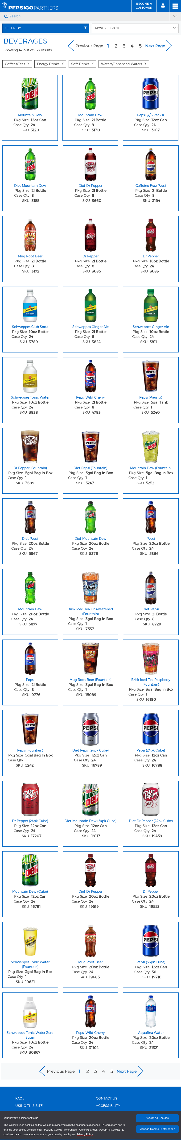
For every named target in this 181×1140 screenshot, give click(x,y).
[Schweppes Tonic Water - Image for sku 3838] (30, 375)
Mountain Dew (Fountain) (151, 468)
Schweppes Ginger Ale (90, 327)
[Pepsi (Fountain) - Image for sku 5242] (30, 728)
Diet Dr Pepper (90, 186)
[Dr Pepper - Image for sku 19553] (150, 869)
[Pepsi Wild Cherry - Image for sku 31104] (90, 1010)
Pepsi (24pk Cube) (150, 750)
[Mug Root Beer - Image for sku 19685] (90, 939)
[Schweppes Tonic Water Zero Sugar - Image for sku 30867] (30, 1010)
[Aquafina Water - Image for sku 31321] (150, 1010)
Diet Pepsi (30, 538)
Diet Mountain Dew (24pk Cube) (90, 821)
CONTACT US (106, 1098)
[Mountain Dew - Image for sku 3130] (90, 92)
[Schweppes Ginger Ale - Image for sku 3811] (150, 304)
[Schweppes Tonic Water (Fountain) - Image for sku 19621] (30, 939)
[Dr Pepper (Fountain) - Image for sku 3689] (30, 445)
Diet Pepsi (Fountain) (90, 468)
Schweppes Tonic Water (30, 397)
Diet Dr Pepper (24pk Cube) (151, 821)
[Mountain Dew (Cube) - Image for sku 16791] (30, 869)
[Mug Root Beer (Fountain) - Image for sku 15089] (90, 657)
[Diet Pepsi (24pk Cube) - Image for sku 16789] (90, 728)
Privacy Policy (85, 1134)
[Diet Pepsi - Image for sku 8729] (150, 586)
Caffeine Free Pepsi (151, 186)
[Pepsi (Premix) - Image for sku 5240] (150, 375)
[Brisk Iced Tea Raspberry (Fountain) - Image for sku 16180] (150, 657)
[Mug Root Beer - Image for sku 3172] (30, 234)
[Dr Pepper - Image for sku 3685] (90, 234)
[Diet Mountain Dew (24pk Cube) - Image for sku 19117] (90, 798)
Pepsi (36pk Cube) (150, 962)
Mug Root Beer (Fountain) (90, 680)
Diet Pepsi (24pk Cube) (90, 750)
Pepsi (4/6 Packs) (150, 115)
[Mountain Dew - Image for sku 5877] (30, 586)
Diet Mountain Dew (30, 186)
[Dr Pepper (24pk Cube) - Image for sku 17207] (30, 798)
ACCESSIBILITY (108, 1106)
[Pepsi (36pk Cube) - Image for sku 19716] (150, 939)
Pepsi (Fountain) (30, 750)
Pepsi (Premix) (150, 397)
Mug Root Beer (30, 256)
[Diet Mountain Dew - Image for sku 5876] (90, 516)
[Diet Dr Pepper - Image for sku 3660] (90, 163)
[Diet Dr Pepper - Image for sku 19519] (90, 869)
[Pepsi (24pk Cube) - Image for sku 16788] (150, 728)
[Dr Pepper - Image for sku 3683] (150, 234)
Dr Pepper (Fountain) (30, 468)
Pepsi (151, 538)
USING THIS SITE (29, 1106)
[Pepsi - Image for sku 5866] (150, 516)
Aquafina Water (151, 1033)
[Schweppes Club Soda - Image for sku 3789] (30, 304)
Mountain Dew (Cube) (30, 891)
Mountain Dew (30, 115)
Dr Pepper (90, 256)
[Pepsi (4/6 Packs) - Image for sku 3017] (150, 92)
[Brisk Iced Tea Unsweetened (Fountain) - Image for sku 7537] (90, 586)
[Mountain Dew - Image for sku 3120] (30, 92)
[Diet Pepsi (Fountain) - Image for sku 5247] (90, 445)
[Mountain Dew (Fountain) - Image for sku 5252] (150, 445)
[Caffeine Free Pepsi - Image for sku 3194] (150, 163)
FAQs (19, 1098)
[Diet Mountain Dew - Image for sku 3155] (30, 163)
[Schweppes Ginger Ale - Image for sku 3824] (90, 304)
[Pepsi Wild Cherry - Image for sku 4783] (90, 375)
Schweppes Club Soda (30, 327)
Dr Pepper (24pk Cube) (30, 821)
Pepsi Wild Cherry (90, 397)
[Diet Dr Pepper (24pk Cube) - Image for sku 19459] (150, 798)
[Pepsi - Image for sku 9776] (30, 657)
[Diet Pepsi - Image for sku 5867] (30, 516)
